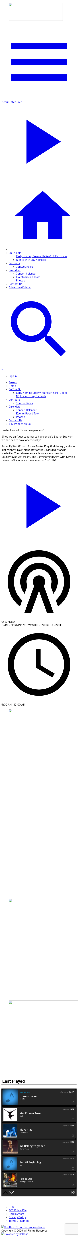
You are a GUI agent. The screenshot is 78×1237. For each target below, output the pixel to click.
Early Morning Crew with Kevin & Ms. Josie (41, 256)
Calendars (14, 270)
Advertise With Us (20, 287)
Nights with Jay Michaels (31, 259)
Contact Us (15, 283)
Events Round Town (28, 277)
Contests (14, 263)
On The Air (15, 252)
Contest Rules (24, 266)
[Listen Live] (39, 504)
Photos (20, 280)
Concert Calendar (26, 273)
